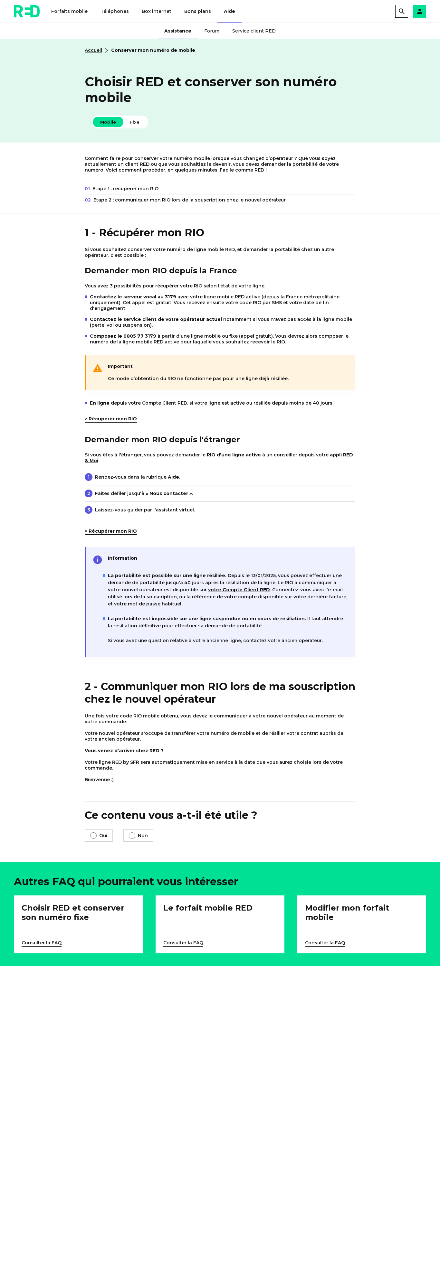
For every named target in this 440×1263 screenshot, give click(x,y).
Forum (211, 31)
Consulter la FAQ (42, 943)
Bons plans (197, 11)
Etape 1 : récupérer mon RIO (121, 189)
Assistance (177, 31)
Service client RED (254, 31)
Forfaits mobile (69, 11)
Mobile (108, 122)
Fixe (134, 122)
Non (143, 835)
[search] (401, 11)
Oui (103, 835)
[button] (419, 11)
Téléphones (114, 11)
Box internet (156, 11)
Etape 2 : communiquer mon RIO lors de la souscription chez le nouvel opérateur (185, 200)
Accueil (93, 50)
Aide (229, 11)
